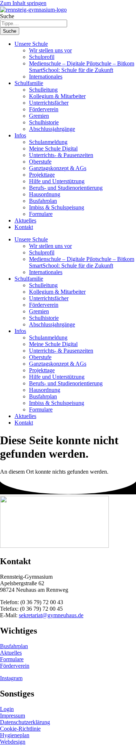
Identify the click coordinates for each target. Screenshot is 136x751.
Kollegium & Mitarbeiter (57, 96)
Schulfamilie (29, 83)
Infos (20, 135)
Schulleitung (43, 90)
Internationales (45, 76)
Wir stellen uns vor (50, 50)
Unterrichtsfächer (49, 103)
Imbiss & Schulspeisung (56, 207)
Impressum (12, 715)
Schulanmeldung (48, 142)
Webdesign (12, 742)
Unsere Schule (31, 44)
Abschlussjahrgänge (52, 129)
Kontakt (24, 227)
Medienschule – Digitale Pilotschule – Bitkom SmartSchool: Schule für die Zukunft (81, 66)
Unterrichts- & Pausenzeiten (61, 155)
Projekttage (42, 175)
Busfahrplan (43, 201)
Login (7, 709)
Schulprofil (41, 57)
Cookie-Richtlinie (20, 729)
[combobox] (33, 23)
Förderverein (43, 109)
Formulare (41, 214)
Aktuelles (25, 220)
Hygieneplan (14, 735)
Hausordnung (44, 194)
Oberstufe (40, 161)
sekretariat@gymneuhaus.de (51, 615)
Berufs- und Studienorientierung (66, 188)
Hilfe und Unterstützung (57, 181)
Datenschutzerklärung (25, 722)
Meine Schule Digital (53, 148)
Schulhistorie (44, 122)
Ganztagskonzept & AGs (57, 168)
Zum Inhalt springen (23, 3)
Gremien (39, 116)
